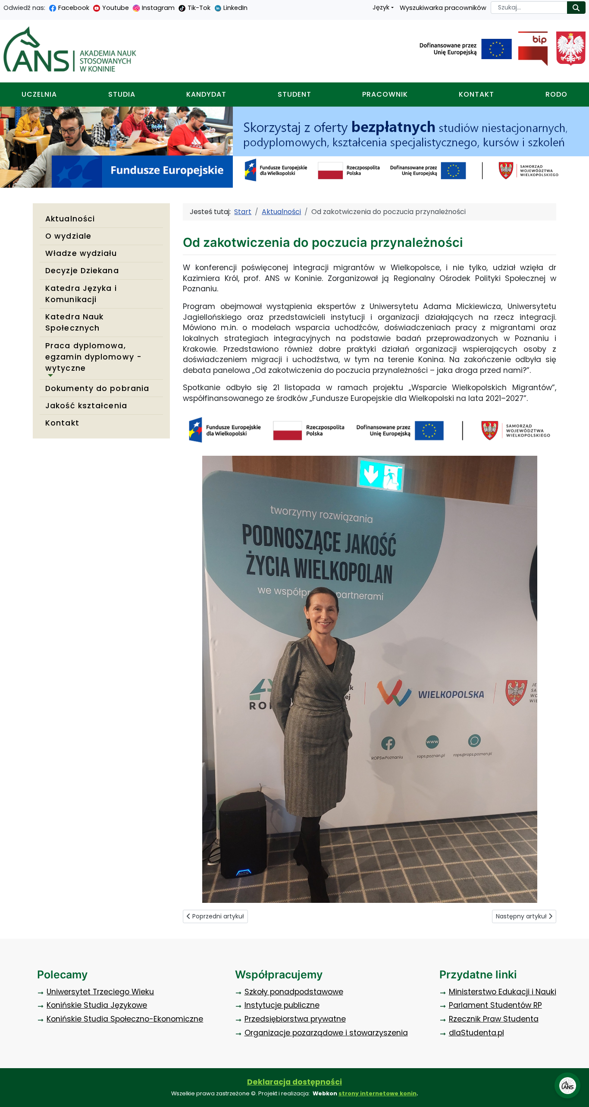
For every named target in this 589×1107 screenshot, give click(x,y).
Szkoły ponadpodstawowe (293, 992)
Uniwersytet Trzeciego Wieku (100, 992)
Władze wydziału (81, 253)
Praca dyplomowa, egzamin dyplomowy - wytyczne (93, 357)
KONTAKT (476, 94)
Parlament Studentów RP (495, 1005)
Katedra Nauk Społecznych (74, 322)
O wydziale (68, 236)
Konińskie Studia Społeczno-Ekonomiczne (125, 1019)
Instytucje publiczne (282, 1005)
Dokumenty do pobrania (97, 388)
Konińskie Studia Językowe (97, 1005)
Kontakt (62, 423)
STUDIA (121, 94)
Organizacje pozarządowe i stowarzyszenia (326, 1033)
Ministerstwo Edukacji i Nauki (502, 992)
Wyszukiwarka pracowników (443, 7)
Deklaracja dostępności (294, 1082)
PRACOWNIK (385, 94)
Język (381, 7)
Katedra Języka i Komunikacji (81, 294)
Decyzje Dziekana (82, 270)
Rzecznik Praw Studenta (494, 1019)
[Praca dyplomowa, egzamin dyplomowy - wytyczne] (49, 375)
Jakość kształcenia (86, 406)
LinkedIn (235, 7)
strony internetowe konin (377, 1093)
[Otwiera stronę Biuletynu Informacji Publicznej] (530, 49)
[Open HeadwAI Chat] (567, 1085)
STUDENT (294, 94)
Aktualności (70, 219)
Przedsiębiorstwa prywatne (295, 1019)
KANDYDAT (206, 94)
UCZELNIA (39, 94)
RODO (556, 94)
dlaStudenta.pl (476, 1033)
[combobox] (529, 7)
